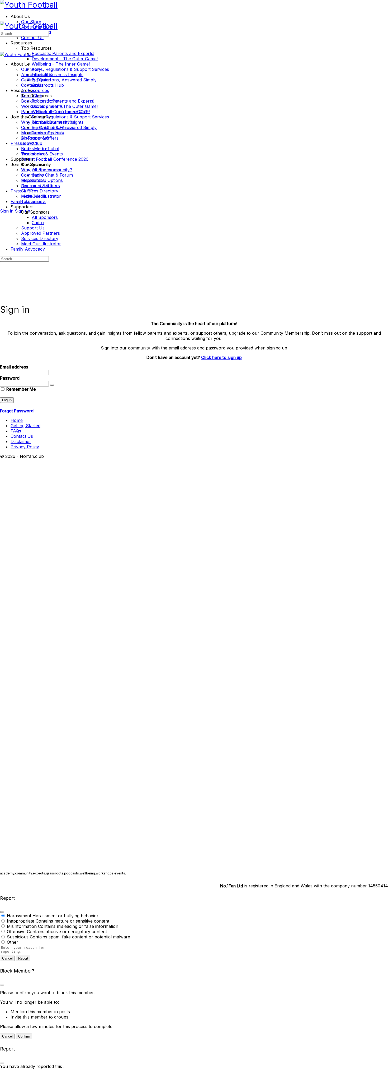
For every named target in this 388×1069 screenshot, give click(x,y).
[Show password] (52, 385)
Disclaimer (21, 441)
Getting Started (36, 79)
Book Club (31, 143)
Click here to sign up (221, 357)
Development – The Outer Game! (65, 106)
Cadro (38, 222)
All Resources (35, 138)
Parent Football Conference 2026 (54, 159)
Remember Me (20, 389)
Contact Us (32, 85)
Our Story (31, 69)
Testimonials (33, 201)
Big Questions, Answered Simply (64, 127)
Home (17, 420)
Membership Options (42, 180)
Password (10, 378)
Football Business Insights (57, 122)
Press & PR (22, 190)
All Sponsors (45, 217)
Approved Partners (40, 233)
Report (23, 958)
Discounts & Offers (40, 185)
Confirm (24, 1036)
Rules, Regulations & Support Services (70, 116)
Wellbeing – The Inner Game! (61, 111)
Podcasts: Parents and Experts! (63, 101)
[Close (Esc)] (2, 912)
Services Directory (39, 238)
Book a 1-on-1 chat (40, 148)
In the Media (33, 196)
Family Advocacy (28, 249)
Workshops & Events (42, 153)
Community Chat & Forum (47, 175)
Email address (14, 367)
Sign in (6, 211)
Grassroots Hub (48, 132)
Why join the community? (46, 169)
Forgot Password (17, 410)
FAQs (16, 431)
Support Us (33, 228)
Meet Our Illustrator (41, 243)
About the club (36, 74)
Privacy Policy (25, 446)
